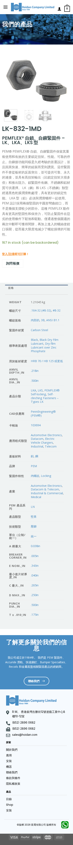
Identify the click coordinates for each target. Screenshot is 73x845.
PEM (34, 466)
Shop (9, 805)
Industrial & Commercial (47, 493)
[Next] (62, 81)
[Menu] (5, 7)
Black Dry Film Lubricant (44, 341)
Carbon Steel (39, 330)
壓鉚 (33, 526)
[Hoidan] (32, 7)
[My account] (59, 8)
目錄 (9, 799)
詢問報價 (12, 263)
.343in (35, 566)
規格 (11, 288)
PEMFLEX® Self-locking (45, 392)
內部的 (35, 320)
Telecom (51, 446)
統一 (33, 536)
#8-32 (56, 310)
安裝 (9, 761)
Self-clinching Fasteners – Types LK (45, 398)
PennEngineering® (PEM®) (43, 413)
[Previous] (10, 81)
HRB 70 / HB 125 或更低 (47, 361)
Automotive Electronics (46, 435)
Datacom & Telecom (45, 489)
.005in (35, 556)
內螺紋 (35, 476)
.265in (35, 585)
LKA (33, 390)
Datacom (37, 439)
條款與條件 (13, 778)
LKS (40, 390)
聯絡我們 (11, 772)
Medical (36, 497)
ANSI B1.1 (52, 320)
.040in (35, 575)
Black (34, 340)
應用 (9, 755)
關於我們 (11, 750)
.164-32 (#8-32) (41, 310)
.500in (35, 381)
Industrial (37, 446)
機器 (9, 767)
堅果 (33, 517)
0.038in (35, 546)
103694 (36, 425)
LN (33, 507)
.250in (35, 595)
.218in (35, 371)
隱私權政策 (13, 784)
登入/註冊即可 (11, 254)
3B (43, 320)
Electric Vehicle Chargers (43, 440)
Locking (46, 476)
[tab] (36, 288)
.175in (35, 614)
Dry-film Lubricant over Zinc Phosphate (43, 347)
